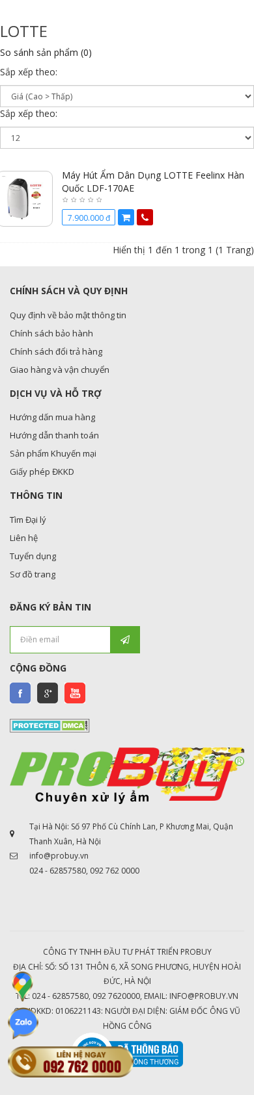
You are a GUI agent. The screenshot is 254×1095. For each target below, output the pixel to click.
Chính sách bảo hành (51, 333)
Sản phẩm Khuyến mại (53, 453)
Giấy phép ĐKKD (42, 471)
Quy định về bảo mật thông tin (68, 315)
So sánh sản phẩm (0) (46, 52)
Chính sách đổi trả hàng (56, 351)
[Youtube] (74, 693)
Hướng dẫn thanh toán (54, 435)
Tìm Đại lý (28, 519)
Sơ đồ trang (32, 574)
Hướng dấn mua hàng (52, 417)
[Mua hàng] (126, 217)
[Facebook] (20, 693)
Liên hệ (24, 538)
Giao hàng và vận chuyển (59, 369)
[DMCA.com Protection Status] (50, 725)
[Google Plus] (47, 693)
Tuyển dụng (33, 556)
